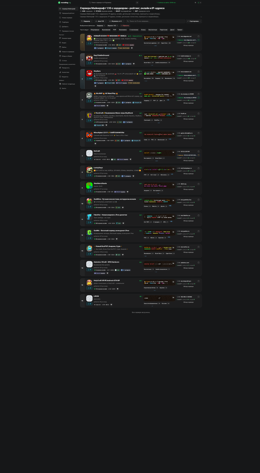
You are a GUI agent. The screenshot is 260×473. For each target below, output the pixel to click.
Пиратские (163, 30)
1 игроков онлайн (100, 140)
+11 (172, 174)
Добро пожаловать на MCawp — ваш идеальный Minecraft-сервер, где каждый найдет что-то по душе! (118, 97)
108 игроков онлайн (101, 223)
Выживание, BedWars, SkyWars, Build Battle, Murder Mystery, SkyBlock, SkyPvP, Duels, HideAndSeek (118, 116)
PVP (114, 30)
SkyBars (97, 71)
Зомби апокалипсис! (101, 58)
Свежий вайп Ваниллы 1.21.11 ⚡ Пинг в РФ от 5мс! (111, 135)
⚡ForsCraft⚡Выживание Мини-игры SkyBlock (113, 113)
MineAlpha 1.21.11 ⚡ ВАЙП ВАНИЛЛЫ (109, 133)
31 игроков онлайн (101, 191)
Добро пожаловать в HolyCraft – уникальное (109, 283)
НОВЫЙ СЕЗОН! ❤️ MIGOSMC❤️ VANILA (110, 36)
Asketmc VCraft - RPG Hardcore (106, 262)
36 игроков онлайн (101, 239)
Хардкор (100, 25)
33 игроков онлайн (101, 254)
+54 (168, 100)
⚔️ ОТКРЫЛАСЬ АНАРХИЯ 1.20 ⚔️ (105, 202)
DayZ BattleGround (101, 55)
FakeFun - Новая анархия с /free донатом (110, 215)
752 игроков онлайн (101, 45)
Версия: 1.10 (112, 25)
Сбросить (126, 25)
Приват (179, 30)
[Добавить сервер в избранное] (131, 48)
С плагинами (134, 30)
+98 (170, 205)
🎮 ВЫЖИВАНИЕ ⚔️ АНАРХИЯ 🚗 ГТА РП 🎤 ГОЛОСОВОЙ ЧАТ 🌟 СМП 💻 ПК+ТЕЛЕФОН (118, 74)
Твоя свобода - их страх (102, 217)
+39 (171, 221)
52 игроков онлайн (101, 176)
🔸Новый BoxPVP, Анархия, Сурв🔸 (108, 246)
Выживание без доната (102, 265)
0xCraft (97, 151)
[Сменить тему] (199, 2)
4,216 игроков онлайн (102, 122)
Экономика (123, 30)
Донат (172, 30)
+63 (169, 237)
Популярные (95, 30)
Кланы (143, 30)
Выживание (106, 30)
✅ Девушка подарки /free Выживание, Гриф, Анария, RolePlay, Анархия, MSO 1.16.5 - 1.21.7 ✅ (115, 39)
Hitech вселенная (100, 154)
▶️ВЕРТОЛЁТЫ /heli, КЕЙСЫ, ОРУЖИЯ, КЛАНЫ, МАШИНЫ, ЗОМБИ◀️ (117, 170)
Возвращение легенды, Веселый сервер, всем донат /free (114, 233)
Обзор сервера (188, 45)
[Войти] (195, 2)
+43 (170, 139)
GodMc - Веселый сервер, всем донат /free (111, 231)
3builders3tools (100, 183)
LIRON (96, 296)
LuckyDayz (98, 168)
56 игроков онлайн (101, 207)
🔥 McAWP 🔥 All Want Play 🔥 (106, 93)
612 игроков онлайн (101, 80)
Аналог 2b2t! (98, 186)
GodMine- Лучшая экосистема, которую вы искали (115, 199)
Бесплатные (153, 30)
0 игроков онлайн (101, 102)
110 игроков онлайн (101, 64)
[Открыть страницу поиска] (137, 2)
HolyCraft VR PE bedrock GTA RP (107, 280)
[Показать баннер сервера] (173, 37)
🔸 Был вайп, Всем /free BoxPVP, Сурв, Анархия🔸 (111, 249)
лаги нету (97, 299)
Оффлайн (98, 159)
